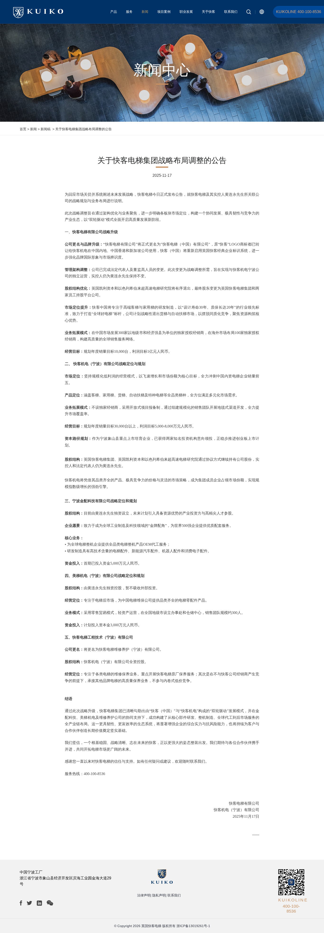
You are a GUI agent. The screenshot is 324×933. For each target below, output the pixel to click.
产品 (113, 12)
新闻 (145, 12)
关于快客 (208, 12)
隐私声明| (159, 895)
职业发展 (186, 12)
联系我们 (230, 12)
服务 (129, 12)
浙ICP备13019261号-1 (193, 926)
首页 (23, 129)
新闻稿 (46, 129)
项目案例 (164, 12)
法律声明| (144, 895)
